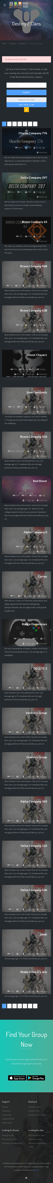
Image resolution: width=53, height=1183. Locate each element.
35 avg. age (29, 285)
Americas (43, 152)
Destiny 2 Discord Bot (37, 1115)
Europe (43, 595)
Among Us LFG (8, 1135)
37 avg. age (40, 451)
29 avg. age (29, 991)
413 (18, 374)
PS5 (11, 285)
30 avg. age (40, 147)
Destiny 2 (23, 43)
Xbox (20, 147)
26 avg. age (29, 374)
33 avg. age (40, 325)
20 (44, 638)
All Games (6, 1111)
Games (13, 43)
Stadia (42, 369)
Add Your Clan (26, 105)
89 (29, 546)
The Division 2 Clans (37, 1135)
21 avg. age (31, 595)
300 (43, 495)
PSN (20, 236)
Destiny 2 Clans (35, 1107)
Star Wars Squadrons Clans (37, 1145)
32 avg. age (40, 236)
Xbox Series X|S (17, 451)
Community (6, 1115)
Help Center (7, 1122)
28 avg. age (40, 407)
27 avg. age (29, 500)
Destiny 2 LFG (34, 1111)
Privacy (5, 1107)
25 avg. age (29, 820)
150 (29, 192)
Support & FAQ (8, 1119)
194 (29, 147)
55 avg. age (29, 687)
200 (29, 407)
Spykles (36, 1170)
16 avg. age (29, 643)
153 (29, 236)
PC (21, 192)
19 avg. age (29, 953)
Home (4, 43)
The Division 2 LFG (9, 1139)
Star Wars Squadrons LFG (12, 1143)
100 (29, 325)
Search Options (26, 100)
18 (19, 285)
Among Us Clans (35, 1139)
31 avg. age (40, 192)
